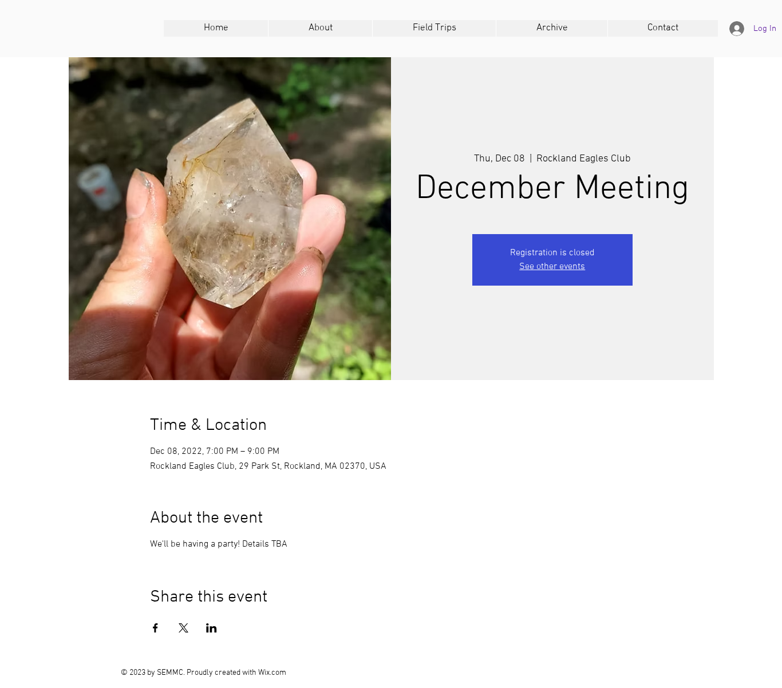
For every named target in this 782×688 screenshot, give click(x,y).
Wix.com (272, 673)
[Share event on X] (183, 627)
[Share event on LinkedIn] (211, 627)
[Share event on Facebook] (155, 627)
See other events (552, 266)
